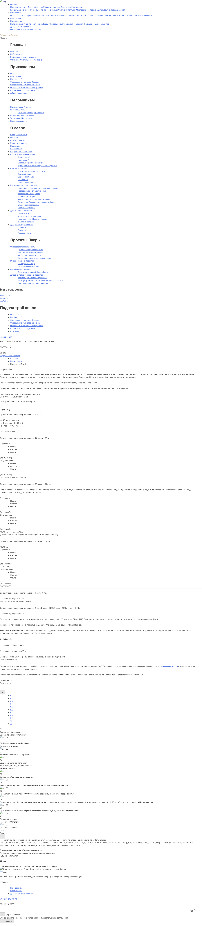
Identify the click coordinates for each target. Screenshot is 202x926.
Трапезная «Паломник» (21, 118)
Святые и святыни (18, 168)
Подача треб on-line (9, 35)
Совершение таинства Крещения (25, 320)
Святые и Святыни (67, 10)
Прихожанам (16, 361)
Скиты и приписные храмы (45, 10)
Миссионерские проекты (22, 261)
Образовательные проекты (22, 247)
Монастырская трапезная (61, 24)
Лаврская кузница (26, 208)
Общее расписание (19, 93)
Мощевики (23, 179)
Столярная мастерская (28, 205)
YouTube (4, 301)
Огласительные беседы (28, 266)
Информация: (6, 337)
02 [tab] (11, 698)
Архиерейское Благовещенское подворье (37, 165)
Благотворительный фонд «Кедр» (33, 272)
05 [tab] (11, 707)
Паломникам (16, 890)
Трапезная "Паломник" (83, 24)
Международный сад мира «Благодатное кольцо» (41, 280)
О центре (14, 29)
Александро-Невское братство (32, 277)
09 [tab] (11, 718)
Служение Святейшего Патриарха (26, 60)
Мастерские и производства (89, 10)
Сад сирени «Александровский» (33, 283)
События (23, 29)
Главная (14, 358)
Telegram (4, 298)
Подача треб (25, 15)
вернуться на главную (10, 355)
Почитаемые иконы (27, 182)
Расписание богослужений (139, 15)
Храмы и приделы (51, 7)
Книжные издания (26, 222)
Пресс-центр (16, 18)
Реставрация (77, 7)
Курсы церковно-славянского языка (34, 258)
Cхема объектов (35, 7)
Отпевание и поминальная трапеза (110, 15)
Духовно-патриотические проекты (26, 275)
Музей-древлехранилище (29, 216)
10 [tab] (11, 721)
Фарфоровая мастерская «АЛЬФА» (34, 199)
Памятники (66, 7)
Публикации (16, 54)
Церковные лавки (103, 24)
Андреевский (24, 157)
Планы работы (34, 29)
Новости (14, 7)
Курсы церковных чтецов (29, 255)
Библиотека (23, 213)
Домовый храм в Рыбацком (30, 163)
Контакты (14, 15)
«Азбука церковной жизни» (30, 252)
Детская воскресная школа (30, 249)
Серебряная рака (26, 177)
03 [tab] (11, 701)
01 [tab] (11, 695)
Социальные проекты (20, 269)
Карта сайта (16, 331)
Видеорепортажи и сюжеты (23, 57)
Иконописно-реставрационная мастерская (38, 188)
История (23, 7)
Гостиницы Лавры (40, 24)
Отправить (7, 921)
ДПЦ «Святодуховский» (21, 224)
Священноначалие (18, 135)
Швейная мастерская (28, 196)
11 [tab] (11, 723)
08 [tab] (11, 715)
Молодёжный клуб (26, 263)
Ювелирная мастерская (29, 193)
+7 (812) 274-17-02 (8, 899)
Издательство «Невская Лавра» (32, 219)
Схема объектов (17, 140)
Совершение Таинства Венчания (78, 15)
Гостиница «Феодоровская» (31, 112)
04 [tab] (11, 704)
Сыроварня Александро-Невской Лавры (36, 202)
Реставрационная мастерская (32, 191)
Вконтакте (5, 295)
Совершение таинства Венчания (25, 323)
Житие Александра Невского (31, 171)
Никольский (23, 160)
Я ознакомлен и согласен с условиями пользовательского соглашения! (35, 918)
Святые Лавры (24, 174)
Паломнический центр (20, 24)
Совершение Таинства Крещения (47, 15)
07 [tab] (11, 712)
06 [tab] (11, 709)
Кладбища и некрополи (21, 10)
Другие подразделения (114, 10)
